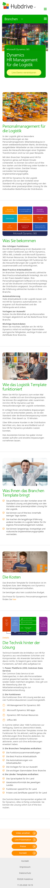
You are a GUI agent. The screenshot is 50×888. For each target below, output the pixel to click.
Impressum (25, 866)
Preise (23, 846)
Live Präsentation (23, 839)
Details (5, 637)
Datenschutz (25, 873)
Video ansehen (23, 833)
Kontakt (23, 852)
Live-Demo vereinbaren (24, 72)
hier (14, 599)
